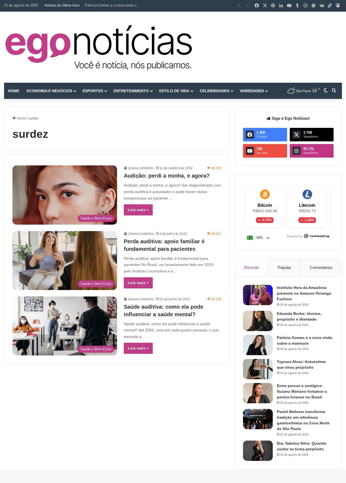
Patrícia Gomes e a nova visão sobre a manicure (123, 5)
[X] (265, 5)
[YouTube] (289, 5)
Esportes (93, 91)
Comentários (321, 267)
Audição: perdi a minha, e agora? (166, 176)
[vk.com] (322, 5)
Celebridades (214, 91)
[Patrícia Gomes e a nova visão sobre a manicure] (258, 345)
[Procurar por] (334, 91)
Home (13, 91)
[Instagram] (305, 5)
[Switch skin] (326, 91)
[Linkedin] (281, 5)
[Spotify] (314, 5)
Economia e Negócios (49, 91)
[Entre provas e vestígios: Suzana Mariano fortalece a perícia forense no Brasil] (258, 393)
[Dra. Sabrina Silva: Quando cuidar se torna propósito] (258, 451)
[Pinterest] (273, 5)
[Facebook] (257, 5)
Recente (251, 267)
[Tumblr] (297, 5)
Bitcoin (265, 205)
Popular (284, 267)
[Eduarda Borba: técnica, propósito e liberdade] (258, 321)
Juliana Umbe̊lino (141, 168)
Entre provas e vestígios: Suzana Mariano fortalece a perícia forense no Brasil (302, 391)
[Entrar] (338, 5)
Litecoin (307, 205)
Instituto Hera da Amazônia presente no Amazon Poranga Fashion (304, 293)
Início (20, 118)
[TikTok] (330, 5)
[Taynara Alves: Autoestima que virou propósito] (258, 369)
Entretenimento (131, 91)
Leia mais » (138, 210)
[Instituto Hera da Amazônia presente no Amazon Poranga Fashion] (258, 295)
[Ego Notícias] (98, 47)
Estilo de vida (174, 91)
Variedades (252, 91)
